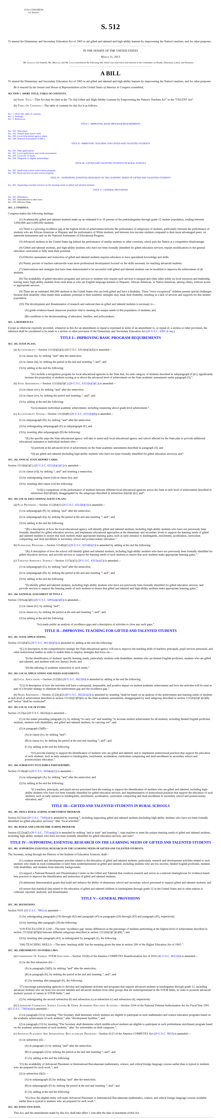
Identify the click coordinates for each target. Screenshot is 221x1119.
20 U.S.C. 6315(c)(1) (90, 560)
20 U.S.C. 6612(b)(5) (44, 642)
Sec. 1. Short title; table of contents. (24, 114)
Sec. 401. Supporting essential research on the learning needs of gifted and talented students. (51, 185)
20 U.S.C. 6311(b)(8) (83, 413)
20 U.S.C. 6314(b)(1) (82, 545)
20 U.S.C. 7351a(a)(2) (44, 832)
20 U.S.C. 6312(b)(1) (75, 504)
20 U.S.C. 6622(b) (74, 679)
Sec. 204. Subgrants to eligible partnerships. (28, 158)
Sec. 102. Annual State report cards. (24, 133)
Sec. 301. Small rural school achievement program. (32, 170)
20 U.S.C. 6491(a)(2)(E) (49, 599)
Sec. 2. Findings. (16, 116)
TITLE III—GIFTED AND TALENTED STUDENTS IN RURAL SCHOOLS (110, 163)
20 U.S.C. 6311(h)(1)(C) (49, 465)
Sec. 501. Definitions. (18, 197)
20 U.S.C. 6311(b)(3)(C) (84, 383)
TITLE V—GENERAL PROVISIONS (110, 190)
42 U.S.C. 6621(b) (169, 956)
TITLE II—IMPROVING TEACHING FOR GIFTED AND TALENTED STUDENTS (110, 143)
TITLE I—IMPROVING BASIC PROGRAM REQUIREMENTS (110, 124)
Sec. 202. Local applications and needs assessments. (32, 153)
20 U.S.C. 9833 (164, 1033)
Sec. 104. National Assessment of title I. (26, 138)
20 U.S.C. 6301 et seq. (160, 331)
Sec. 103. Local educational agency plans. (28, 136)
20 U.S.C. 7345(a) (38, 817)
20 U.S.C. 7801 (34, 910)
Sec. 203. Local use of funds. (21, 156)
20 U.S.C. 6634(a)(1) (43, 771)
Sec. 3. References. (17, 119)
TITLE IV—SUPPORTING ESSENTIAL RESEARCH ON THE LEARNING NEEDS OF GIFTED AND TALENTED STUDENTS (110, 177)
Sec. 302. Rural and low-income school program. (31, 173)
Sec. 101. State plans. (18, 131)
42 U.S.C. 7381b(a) (20, 1008)
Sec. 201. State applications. (21, 150)
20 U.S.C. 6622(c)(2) (78, 694)
